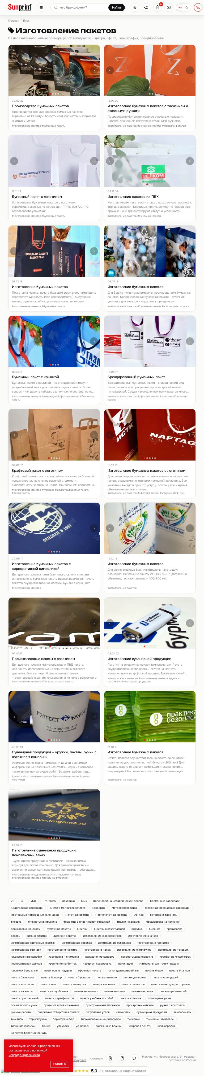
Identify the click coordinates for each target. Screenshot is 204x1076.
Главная (13, 20)
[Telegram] (146, 7)
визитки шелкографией (109, 929)
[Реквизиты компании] (110, 1058)
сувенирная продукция (152, 1012)
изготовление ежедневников (102, 936)
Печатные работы (77, 915)
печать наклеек (114, 991)
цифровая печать (139, 1026)
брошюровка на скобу (25, 929)
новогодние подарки (58, 970)
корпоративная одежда (26, 963)
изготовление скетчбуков (134, 949)
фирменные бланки (108, 1026)
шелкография (167, 1026)
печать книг (49, 984)
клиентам (96, 1058)
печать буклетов (79, 977)
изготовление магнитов (153, 943)
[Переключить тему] (183, 7)
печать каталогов (22, 984)
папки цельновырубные (123, 970)
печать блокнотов (23, 977)
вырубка (137, 929)
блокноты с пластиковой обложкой (86, 921)
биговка (16, 921)
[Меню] (41, 7)
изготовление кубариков (114, 943)
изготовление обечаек (26, 949)
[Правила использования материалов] (122, 1058)
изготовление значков (143, 936)
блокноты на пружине (42, 921)
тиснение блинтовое (160, 1019)
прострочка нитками (140, 1005)
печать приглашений (25, 998)
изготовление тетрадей (173, 949)
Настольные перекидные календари (35, 915)
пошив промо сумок (24, 1005)
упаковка (63, 1026)
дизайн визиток (37, 936)
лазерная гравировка (97, 963)
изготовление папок (97, 949)
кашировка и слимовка (64, 956)
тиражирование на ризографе (101, 1019)
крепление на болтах (62, 963)
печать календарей (165, 977)
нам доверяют (79, 1058)
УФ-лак (138, 915)
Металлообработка (124, 908)
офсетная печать (89, 970)
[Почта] (168, 7)
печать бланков (179, 970)
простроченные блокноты (103, 1005)
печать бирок (154, 970)
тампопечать (182, 1012)
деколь (15, 936)
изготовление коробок (77, 943)
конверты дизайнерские (137, 956)
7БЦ (33, 901)
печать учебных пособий (96, 998)
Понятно (59, 1064)
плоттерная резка (160, 998)
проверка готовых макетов (61, 1005)
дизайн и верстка (64, 936)
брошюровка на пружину (163, 921)
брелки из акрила (128, 921)
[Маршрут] (135, 7)
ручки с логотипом (172, 1005)
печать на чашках (86, 991)
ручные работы (21, 1012)
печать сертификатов (59, 998)
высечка (154, 929)
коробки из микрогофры (175, 956)
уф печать (82, 1026)
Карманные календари (165, 901)
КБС (84, 901)
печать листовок (104, 984)
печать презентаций (173, 991)
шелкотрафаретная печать (28, 1033)
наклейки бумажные (24, 970)
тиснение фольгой (23, 1026)
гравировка (174, 929)
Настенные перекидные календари (167, 908)
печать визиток (107, 977)
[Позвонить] (198, 7)
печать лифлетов (133, 984)
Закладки (68, 901)
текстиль (17, 1019)
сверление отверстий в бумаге (58, 1012)
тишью (46, 1026)
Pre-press (49, 901)
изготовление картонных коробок (33, 943)
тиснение (134, 1019)
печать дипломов (135, 977)
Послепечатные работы (111, 915)
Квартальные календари (27, 908)
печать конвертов (75, 984)
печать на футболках (54, 991)
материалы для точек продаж (159, 963)
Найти (116, 7)
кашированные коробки (26, 956)
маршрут (190, 1056)
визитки (82, 929)
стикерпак (123, 1012)
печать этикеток (130, 998)
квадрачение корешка (99, 956)
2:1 (12, 901)
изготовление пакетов (62, 949)
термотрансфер (63, 1019)
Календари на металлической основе (118, 901)
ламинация (125, 963)
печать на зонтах (22, 991)
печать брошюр (51, 977)
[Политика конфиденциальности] (134, 1058)
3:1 (22, 901)
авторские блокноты (163, 915)
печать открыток (142, 991)
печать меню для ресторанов (170, 984)
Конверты (98, 908)
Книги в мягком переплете (68, 908)
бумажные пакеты (59, 929)
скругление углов (98, 1012)
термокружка (38, 1019)
